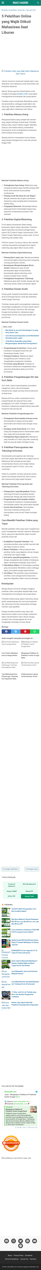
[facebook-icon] (6, 1241)
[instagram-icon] (13, 1241)
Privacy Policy (18, 1255)
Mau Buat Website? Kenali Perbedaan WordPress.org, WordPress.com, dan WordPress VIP (25, 921)
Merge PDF (29, 891)
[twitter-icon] (20, 1241)
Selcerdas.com (34, 1267)
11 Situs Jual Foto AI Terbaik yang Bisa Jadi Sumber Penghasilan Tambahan (23, 994)
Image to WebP (12, 891)
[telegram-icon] (20, 1245)
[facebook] (6, 631)
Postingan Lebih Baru (10, 869)
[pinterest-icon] (27, 1241)
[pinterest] (25, 631)
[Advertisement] (20, 53)
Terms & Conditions (12, 1259)
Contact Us (24, 1259)
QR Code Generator (29, 884)
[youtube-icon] (34, 1241)
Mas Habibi (20, 2)
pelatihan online (22, 94)
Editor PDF (11, 896)
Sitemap (20, 1267)
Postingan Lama (32, 869)
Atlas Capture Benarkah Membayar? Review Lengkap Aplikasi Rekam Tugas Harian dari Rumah (24, 963)
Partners (33, 1259)
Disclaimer (28, 1255)
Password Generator (11, 885)
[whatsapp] (34, 631)
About (10, 1255)
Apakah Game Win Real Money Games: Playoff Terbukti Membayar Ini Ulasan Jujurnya (25, 942)
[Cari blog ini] (38, 3)
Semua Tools (29, 896)
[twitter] (15, 631)
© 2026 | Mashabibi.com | (10, 1267)
